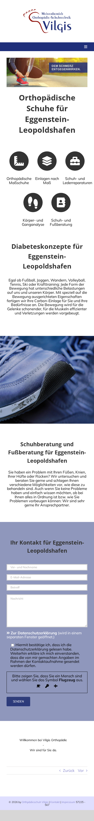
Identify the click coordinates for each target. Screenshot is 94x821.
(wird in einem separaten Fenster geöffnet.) (44, 635)
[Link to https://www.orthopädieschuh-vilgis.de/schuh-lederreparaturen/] (75, 161)
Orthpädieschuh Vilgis (35, 802)
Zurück (69, 770)
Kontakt (55, 802)
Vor (81, 770)
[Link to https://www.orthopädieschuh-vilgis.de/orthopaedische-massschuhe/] (19, 161)
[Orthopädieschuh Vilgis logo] (48, 8)
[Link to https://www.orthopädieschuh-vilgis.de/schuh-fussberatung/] (61, 202)
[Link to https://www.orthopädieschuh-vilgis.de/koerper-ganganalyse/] (33, 202)
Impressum (68, 802)
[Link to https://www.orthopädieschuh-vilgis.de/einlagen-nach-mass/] (47, 161)
